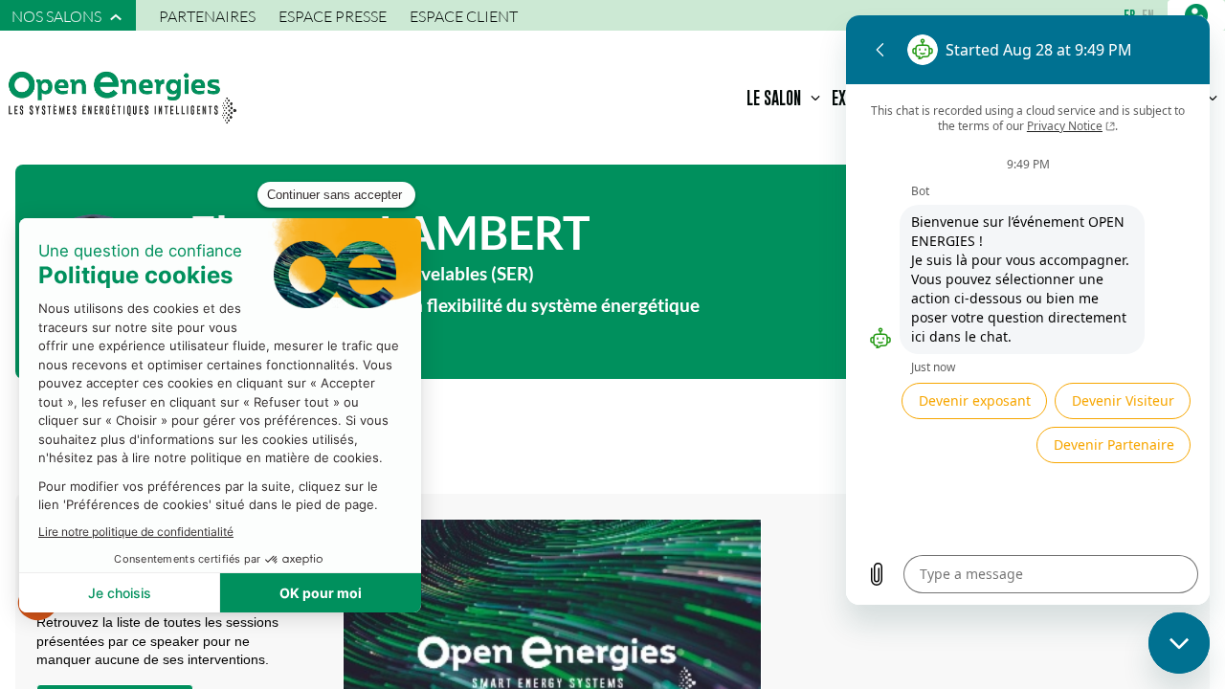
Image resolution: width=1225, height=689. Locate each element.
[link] (68, 15)
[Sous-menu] (116, 17)
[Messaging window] (1028, 310)
